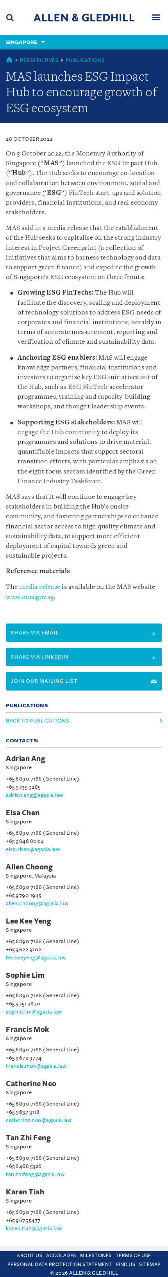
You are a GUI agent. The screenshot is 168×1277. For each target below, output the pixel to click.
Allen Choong (29, 867)
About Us (29, 1255)
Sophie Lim (25, 975)
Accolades (61, 1255)
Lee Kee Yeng (28, 921)
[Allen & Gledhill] (84, 17)
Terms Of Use (133, 1255)
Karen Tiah (25, 1192)
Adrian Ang (25, 759)
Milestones (96, 1255)
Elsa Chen (23, 813)
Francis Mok (28, 1029)
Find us (126, 1264)
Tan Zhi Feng (28, 1138)
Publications (85, 60)
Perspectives (39, 60)
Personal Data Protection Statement (59, 1264)
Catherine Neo (31, 1084)
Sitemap (150, 1264)
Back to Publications (37, 721)
